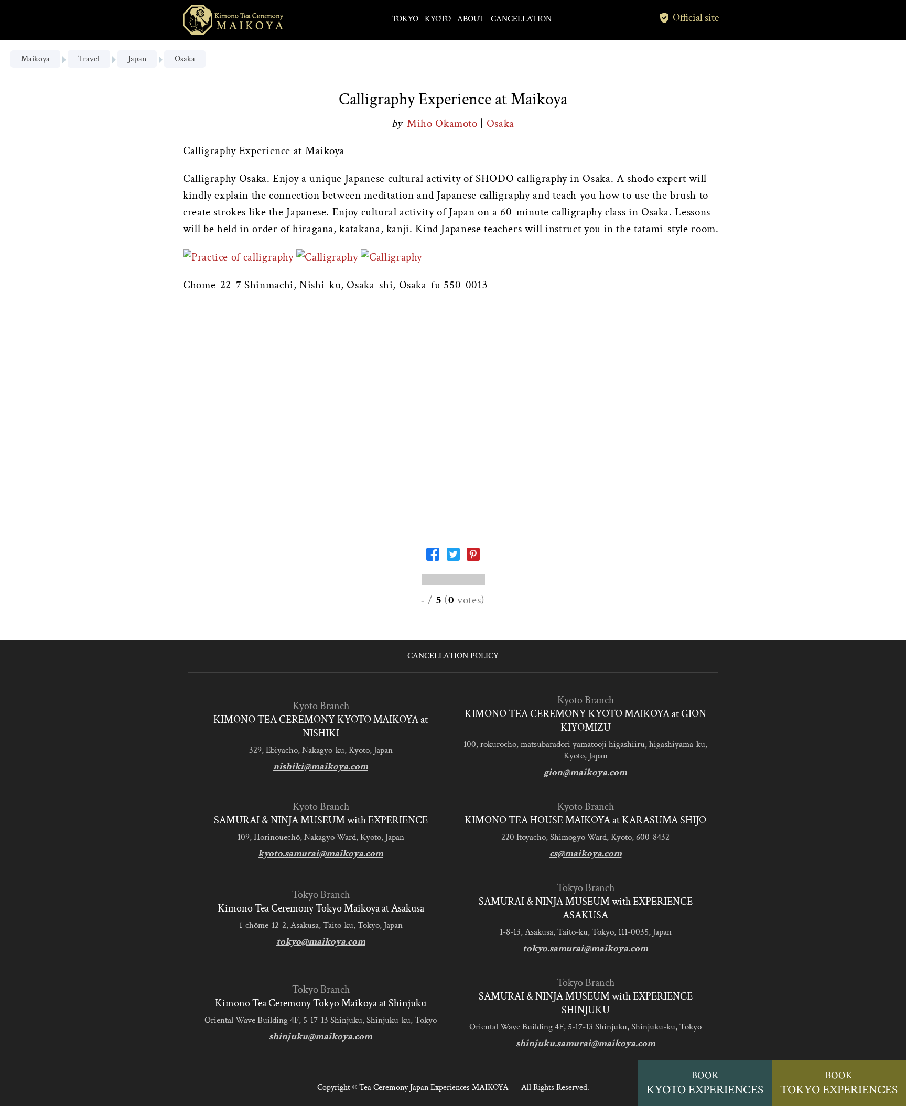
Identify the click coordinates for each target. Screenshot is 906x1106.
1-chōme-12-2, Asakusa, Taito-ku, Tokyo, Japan (321, 925)
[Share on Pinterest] (473, 557)
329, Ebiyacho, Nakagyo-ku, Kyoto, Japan (321, 750)
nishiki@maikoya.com (320, 766)
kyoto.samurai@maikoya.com (320, 853)
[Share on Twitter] (453, 557)
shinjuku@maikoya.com (320, 1036)
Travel (89, 58)
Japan (137, 58)
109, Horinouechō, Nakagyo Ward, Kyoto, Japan (321, 837)
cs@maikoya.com (585, 853)
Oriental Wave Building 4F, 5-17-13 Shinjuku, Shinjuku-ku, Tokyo (320, 1020)
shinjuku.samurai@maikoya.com (585, 1043)
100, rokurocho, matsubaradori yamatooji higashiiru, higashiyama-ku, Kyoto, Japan (585, 750)
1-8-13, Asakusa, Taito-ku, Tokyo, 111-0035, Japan (586, 932)
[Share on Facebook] (432, 557)
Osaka (185, 58)
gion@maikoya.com (585, 772)
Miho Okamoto (443, 123)
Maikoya (35, 58)
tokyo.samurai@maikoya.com (585, 948)
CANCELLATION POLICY (453, 656)
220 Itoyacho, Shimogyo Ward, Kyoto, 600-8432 (585, 837)
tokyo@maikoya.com (320, 941)
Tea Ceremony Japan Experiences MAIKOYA (434, 1087)
